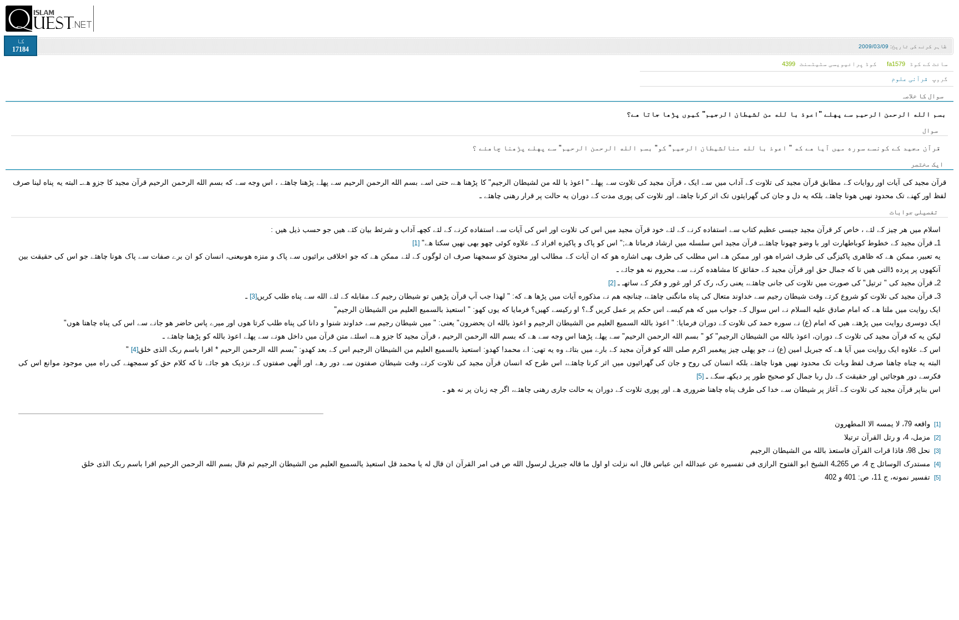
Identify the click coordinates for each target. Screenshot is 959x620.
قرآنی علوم (909, 79)
